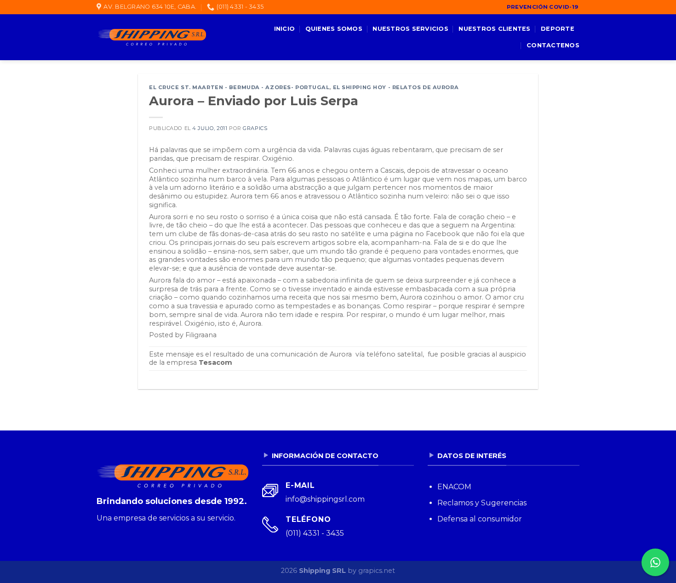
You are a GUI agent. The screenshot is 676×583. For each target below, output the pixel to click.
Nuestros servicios (410, 28)
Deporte (557, 28)
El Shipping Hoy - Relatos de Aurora (396, 87)
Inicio (284, 28)
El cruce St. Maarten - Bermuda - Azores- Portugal (239, 87)
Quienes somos (333, 28)
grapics (255, 128)
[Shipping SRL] (151, 37)
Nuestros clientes (494, 28)
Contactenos (553, 45)
